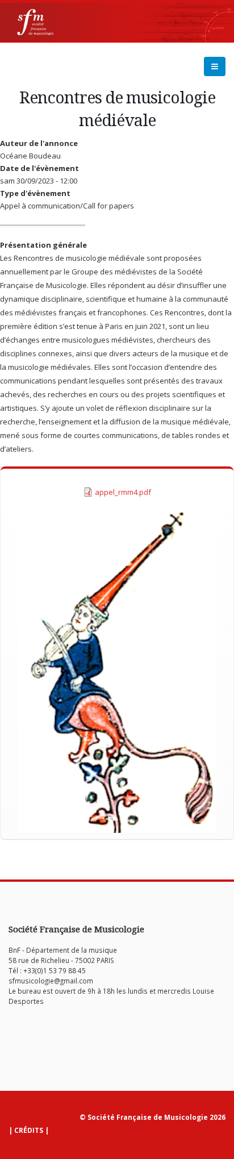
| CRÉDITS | (29, 1130)
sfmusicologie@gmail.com (51, 980)
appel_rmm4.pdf (123, 492)
